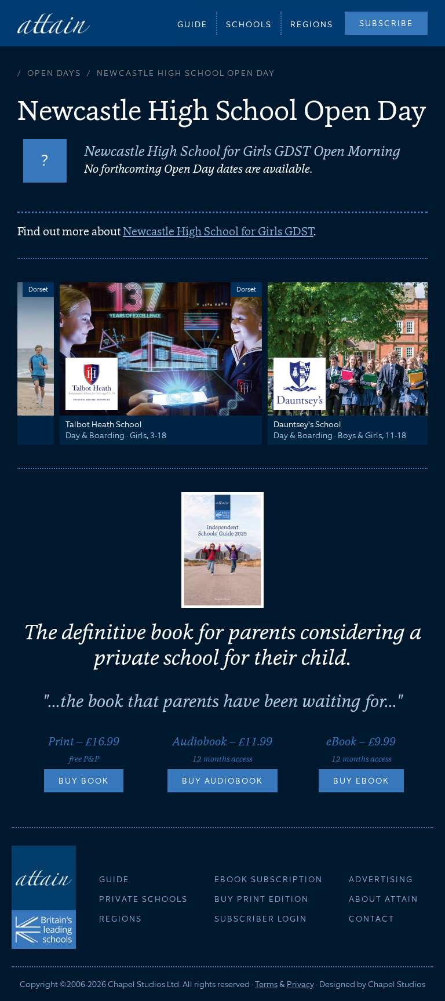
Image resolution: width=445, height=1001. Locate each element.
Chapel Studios (396, 984)
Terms (266, 984)
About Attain (383, 899)
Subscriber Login (260, 918)
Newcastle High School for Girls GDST (218, 231)
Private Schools (143, 899)
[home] (53, 23)
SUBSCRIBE (386, 23)
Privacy (300, 984)
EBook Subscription (268, 879)
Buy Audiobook (222, 781)
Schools (249, 24)
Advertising (381, 879)
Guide (192, 24)
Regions (311, 24)
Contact (372, 918)
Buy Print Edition (261, 899)
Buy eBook (361, 781)
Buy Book (84, 781)
